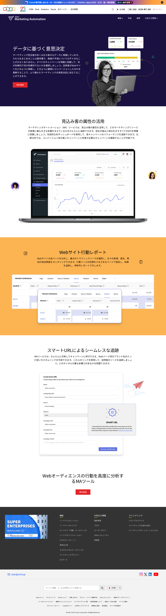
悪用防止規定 (96, 606)
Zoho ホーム (40, 597)
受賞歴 (96, 540)
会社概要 (74, 9)
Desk (37, 9)
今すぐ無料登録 (123, 2)
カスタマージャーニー (68, 540)
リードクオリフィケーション (71, 535)
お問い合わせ (73, 597)
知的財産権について (96, 601)
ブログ (96, 525)
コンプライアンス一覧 (81, 601)
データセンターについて (46, 601)
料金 (130, 18)
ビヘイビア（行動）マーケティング (73, 530)
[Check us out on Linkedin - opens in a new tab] (150, 574)
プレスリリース (50, 597)
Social (53, 9)
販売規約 (104, 606)
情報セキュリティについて (64, 601)
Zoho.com (9, 9)
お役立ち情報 (150, 18)
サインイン (157, 9)
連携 (138, 18)
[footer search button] (102, 587)
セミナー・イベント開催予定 (88, 597)
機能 (119, 18)
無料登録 (20, 85)
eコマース (63, 559)
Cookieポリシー (67, 606)
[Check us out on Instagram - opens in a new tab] (141, 574)
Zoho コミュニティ (101, 535)
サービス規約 (123, 601)
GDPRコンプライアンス (82, 606)
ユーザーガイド (100, 530)
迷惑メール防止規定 (111, 601)
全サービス (62, 9)
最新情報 (97, 520)
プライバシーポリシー (53, 606)
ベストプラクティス (136, 520)
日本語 (122, 9)
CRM (31, 9)
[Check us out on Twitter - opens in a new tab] (145, 574)
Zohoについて (62, 597)
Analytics (45, 9)
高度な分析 (64, 545)
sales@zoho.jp (18, 574)
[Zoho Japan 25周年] (23, 9)
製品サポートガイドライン (122, 597)
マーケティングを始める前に (140, 525)
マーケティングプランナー (70, 555)
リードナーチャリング (68, 525)
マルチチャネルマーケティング (71, 550)
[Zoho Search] (113, 9)
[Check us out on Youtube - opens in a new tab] (156, 574)
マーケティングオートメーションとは (143, 530)
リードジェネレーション (69, 520)
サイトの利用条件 (115, 606)
